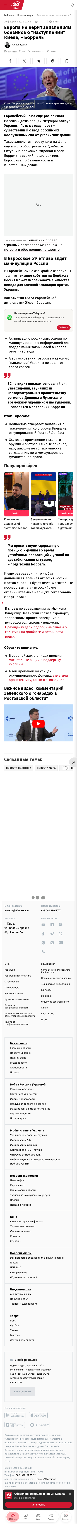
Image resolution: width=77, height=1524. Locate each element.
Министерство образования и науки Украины (37, 1257)
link (43, 925)
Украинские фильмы (22, 1226)
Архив (44, 1008)
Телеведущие (11, 988)
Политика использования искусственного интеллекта (19, 1015)
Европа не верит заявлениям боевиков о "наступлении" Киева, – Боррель (54, 15)
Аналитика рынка (20, 1294)
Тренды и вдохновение (23, 1303)
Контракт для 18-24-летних (26, 1149)
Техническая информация (55, 984)
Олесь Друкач (20, 44)
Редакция (9, 970)
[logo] (15, 5)
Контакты (46, 990)
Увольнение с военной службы (28, 1135)
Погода (14, 1072)
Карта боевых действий (24, 1094)
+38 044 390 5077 (51, 910)
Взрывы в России (20, 1113)
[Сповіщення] (72, 5)
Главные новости (20, 1048)
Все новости (18, 1043)
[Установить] (38, 1500)
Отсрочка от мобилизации (25, 1154)
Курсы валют (17, 1185)
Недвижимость (20, 1289)
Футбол (14, 1325)
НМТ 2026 (15, 1267)
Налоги (14, 1199)
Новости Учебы (21, 1253)
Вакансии (46, 996)
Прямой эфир (18, 1057)
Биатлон (15, 1335)
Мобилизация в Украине (27, 1130)
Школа (14, 1262)
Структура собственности (55, 1002)
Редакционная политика (17, 976)
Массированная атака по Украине (30, 1108)
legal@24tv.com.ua (46, 1479)
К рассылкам (22, 1391)
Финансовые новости (23, 1190)
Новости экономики (24, 1175)
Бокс (13, 1320)
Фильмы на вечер (20, 1231)
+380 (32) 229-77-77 (25, 1475)
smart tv (14, 1425)
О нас (7, 964)
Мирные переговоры (22, 1099)
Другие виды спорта (22, 1340)
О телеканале (11, 982)
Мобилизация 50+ (20, 1140)
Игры (44, 1020)
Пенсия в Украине (21, 1204)
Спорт (14, 1316)
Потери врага (18, 1118)
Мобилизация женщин (23, 1145)
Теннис (14, 1330)
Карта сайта (47, 1014)
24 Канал (9, 15)
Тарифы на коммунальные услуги (30, 1195)
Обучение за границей (23, 1277)
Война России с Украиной (27, 1084)
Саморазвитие (18, 1272)
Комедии (15, 1236)
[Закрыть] (70, 1494)
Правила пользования (16, 999)
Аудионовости (18, 1067)
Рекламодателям (13, 993)
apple (39, 1415)
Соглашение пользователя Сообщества (56, 971)
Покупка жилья (19, 1298)
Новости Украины (20, 1053)
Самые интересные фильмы (26, 1221)
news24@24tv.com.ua (16, 910)
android (14, 1415)
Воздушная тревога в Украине (28, 1103)
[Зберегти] (67, 61)
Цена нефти (17, 1180)
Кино (13, 1217)
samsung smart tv (39, 1425)
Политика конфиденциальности (16, 1006)
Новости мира (25, 15)
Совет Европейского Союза (37, 51)
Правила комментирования (56, 978)
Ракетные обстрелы (21, 1089)
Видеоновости (18, 1062)
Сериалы (15, 1241)
